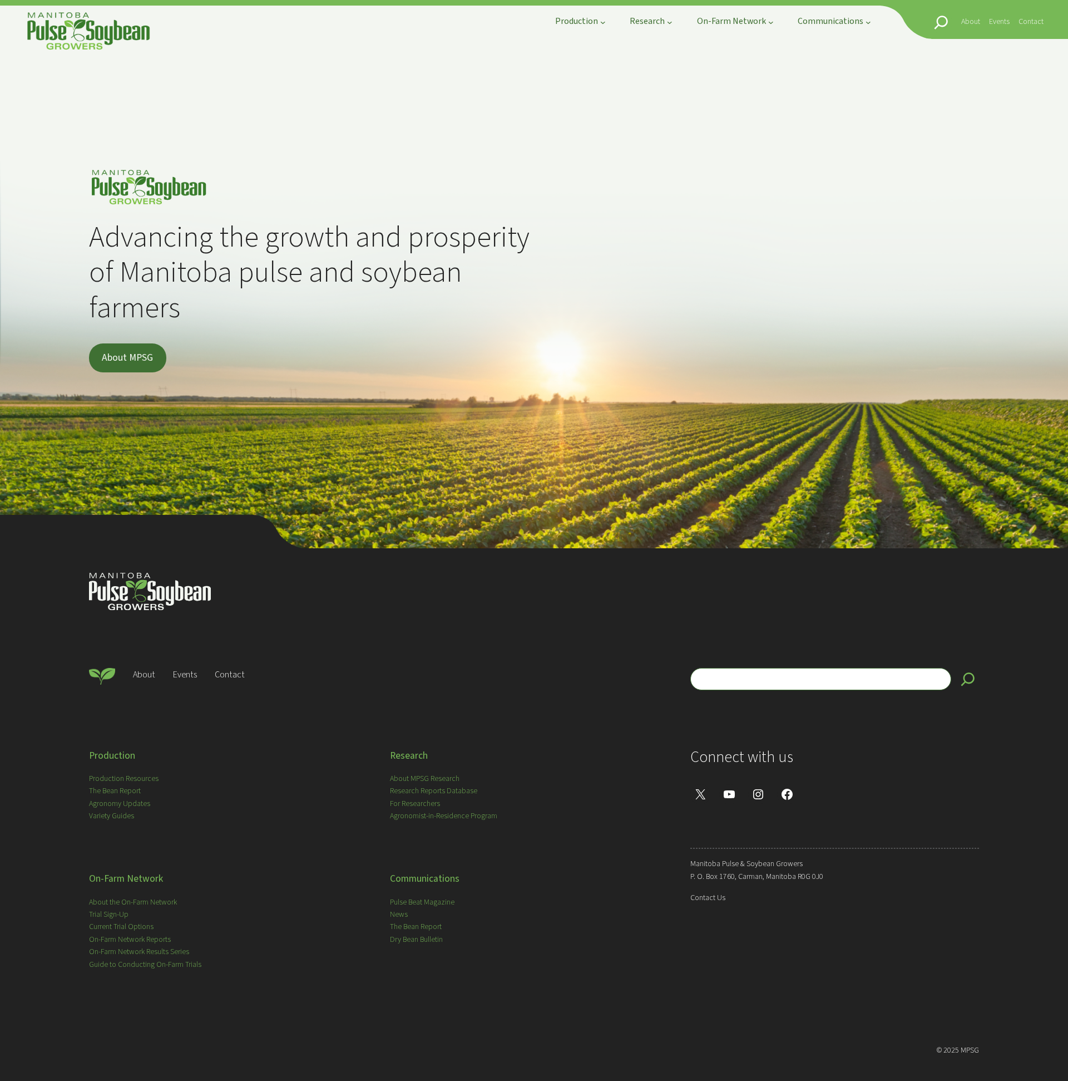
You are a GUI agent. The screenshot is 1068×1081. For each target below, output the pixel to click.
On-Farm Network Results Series (139, 951)
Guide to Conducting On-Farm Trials (145, 964)
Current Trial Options (121, 926)
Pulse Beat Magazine (422, 902)
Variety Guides (111, 816)
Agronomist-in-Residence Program (443, 816)
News (399, 914)
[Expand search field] (941, 22)
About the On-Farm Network (133, 902)
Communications (424, 879)
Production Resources (124, 778)
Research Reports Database (433, 791)
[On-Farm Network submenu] (771, 22)
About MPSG (127, 358)
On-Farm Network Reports (130, 939)
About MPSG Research (424, 778)
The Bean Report (115, 791)
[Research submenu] (670, 22)
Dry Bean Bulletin (416, 939)
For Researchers (415, 803)
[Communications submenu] (868, 22)
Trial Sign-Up (108, 914)
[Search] (968, 679)
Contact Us (707, 897)
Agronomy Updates (119, 803)
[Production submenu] (603, 22)
